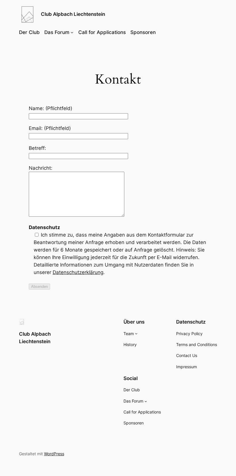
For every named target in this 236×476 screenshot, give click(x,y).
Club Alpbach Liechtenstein (73, 14)
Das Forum (56, 32)
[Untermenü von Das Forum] (72, 32)
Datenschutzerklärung (78, 272)
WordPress (54, 453)
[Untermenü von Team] (136, 333)
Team (128, 333)
